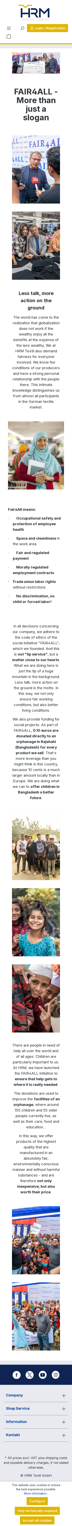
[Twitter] (30, 1375)
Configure (37, 1501)
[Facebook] (17, 1375)
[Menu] (9, 28)
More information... (36, 1493)
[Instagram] (56, 1375)
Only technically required (37, 1511)
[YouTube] (43, 1375)
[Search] (22, 28)
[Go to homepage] (34, 13)
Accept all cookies (37, 1520)
